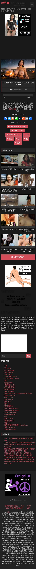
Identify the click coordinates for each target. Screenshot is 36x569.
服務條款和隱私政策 (11, 506)
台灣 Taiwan (8, 374)
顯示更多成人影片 (18, 257)
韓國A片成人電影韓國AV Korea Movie (16, 425)
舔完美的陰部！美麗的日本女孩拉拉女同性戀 (18, 455)
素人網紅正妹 (8, 406)
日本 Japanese (9, 391)
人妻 (27, 135)
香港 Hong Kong (9, 427)
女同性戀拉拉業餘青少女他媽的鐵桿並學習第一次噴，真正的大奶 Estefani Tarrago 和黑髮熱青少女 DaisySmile (19, 445)
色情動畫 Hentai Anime (11, 410)
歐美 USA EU (8, 397)
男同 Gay (7, 404)
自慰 (27, 139)
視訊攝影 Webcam (10, 414)
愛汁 (19, 139)
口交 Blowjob (8, 372)
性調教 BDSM (8, 383)
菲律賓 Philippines (10, 412)
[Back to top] (31, 563)
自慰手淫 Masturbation (14, 135)
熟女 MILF (7, 402)
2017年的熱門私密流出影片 (14, 508)
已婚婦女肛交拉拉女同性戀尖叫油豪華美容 (17, 453)
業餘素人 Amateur (19, 130)
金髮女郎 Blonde (9, 421)
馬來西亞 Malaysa (10, 429)
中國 (5, 366)
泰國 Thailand (8, 400)
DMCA (29, 506)
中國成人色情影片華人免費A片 (18, 126)
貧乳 (5, 416)
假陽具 (10, 139)
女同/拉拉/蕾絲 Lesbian (11, 378)
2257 (28, 508)
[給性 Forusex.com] (15, 4)
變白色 (18, 143)
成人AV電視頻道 (9, 387)
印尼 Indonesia (9, 370)
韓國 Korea (7, 423)
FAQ (22, 506)
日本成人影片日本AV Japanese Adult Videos (18, 393)
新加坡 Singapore (9, 389)
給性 (8, 512)
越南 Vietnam (8, 419)
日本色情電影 (12, 109)
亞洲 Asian (7, 368)
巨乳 (5, 381)
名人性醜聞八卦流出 (10, 376)
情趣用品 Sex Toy (9, 385)
